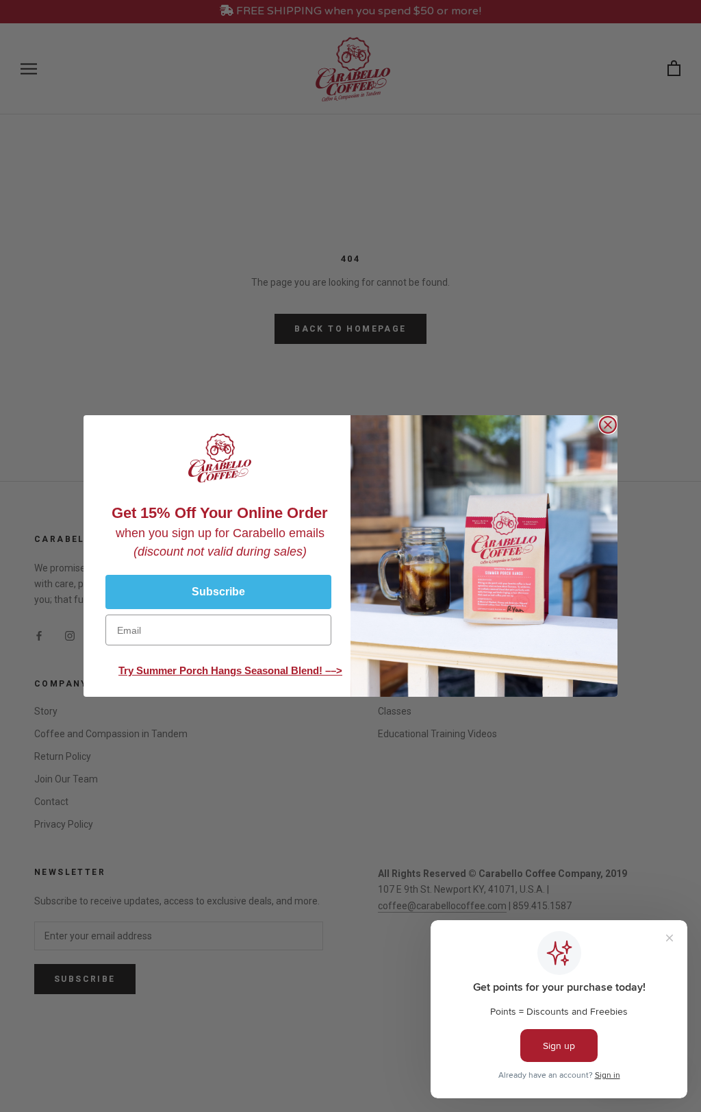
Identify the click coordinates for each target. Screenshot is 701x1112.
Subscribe (218, 591)
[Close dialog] (608, 425)
